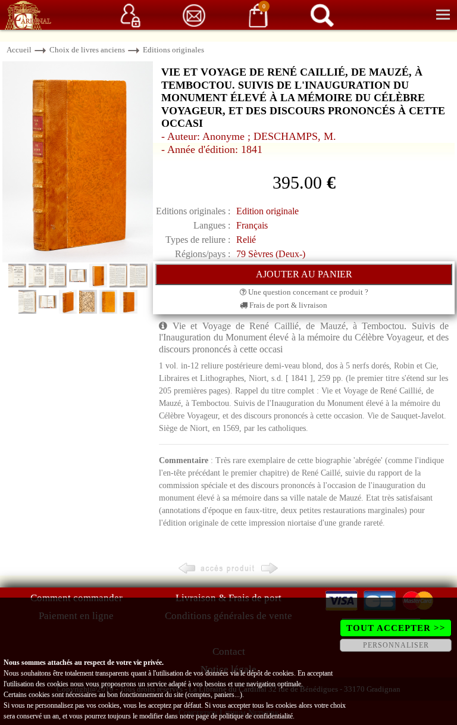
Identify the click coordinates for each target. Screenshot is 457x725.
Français (252, 225)
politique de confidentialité (256, 716)
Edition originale (267, 211)
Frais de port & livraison (287, 305)
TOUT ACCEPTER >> (396, 628)
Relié (246, 240)
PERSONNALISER (396, 645)
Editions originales (173, 49)
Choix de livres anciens (87, 49)
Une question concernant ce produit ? (307, 292)
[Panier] (258, 14)
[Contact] (194, 14)
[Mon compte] (130, 14)
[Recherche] (322, 14)
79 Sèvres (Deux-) (270, 254)
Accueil (19, 49)
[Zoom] (77, 161)
